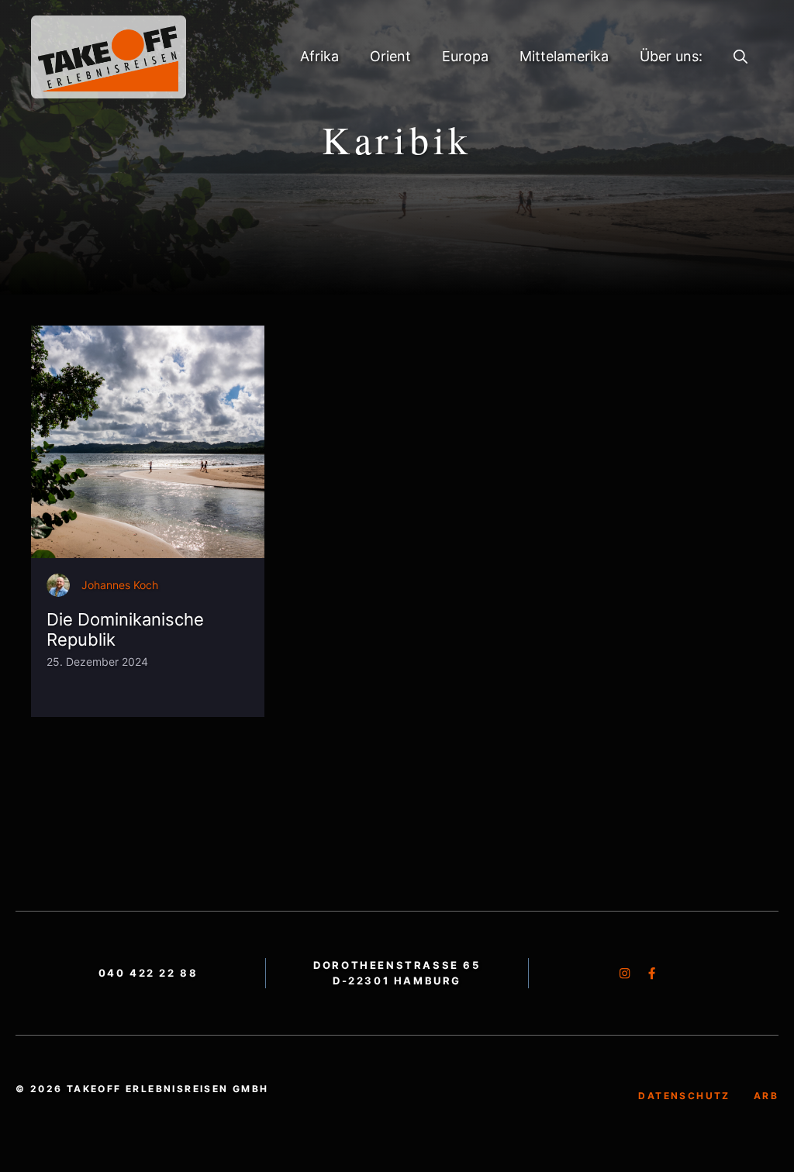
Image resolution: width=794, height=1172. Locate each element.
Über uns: (671, 56)
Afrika (319, 56)
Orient (390, 56)
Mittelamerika (564, 56)
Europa (465, 56)
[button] (740, 56)
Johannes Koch (119, 584)
